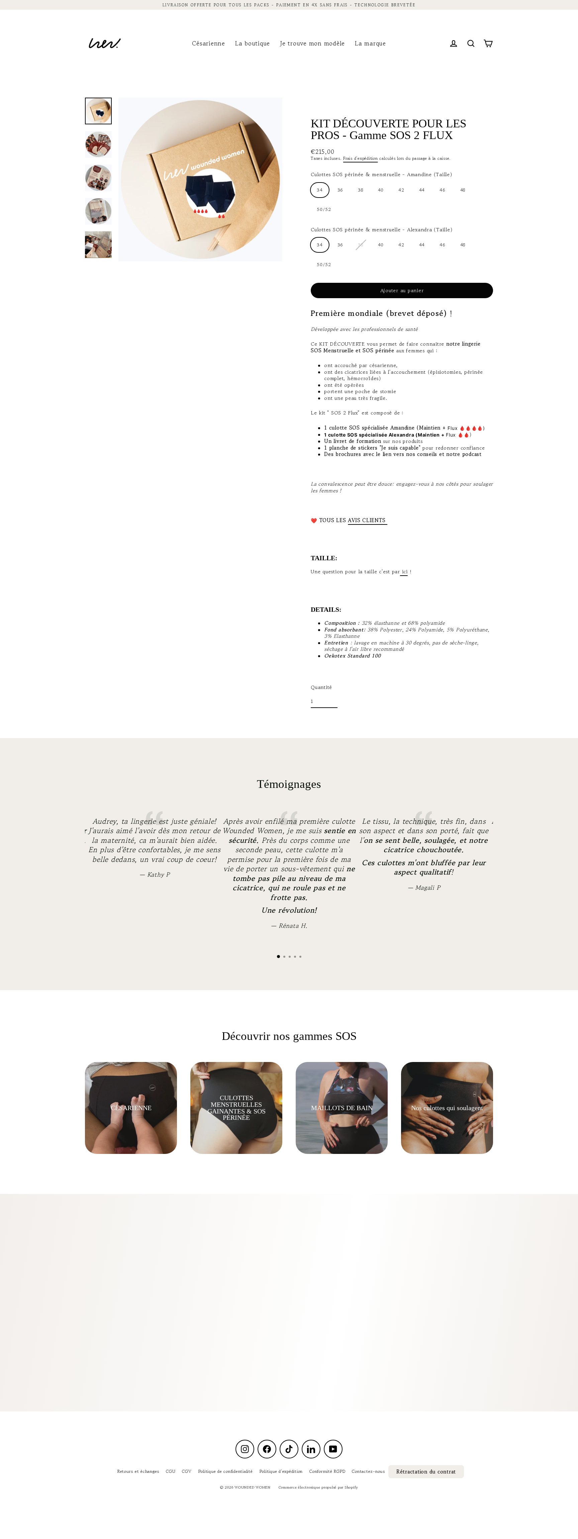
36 (341, 190)
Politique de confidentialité (225, 1471)
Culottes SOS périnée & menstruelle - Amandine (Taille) (381, 174)
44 (422, 190)
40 (381, 190)
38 (360, 190)
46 (443, 190)
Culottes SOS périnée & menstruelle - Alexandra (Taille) (381, 229)
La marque (370, 43)
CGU (170, 1471)
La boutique (252, 43)
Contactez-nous (368, 1471)
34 (320, 190)
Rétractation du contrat (426, 1471)
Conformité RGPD (327, 1471)
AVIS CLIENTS (367, 520)
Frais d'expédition (360, 158)
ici (404, 571)
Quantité (321, 687)
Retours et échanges (138, 1471)
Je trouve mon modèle (312, 43)
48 (463, 190)
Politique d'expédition (281, 1471)
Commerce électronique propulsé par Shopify (319, 1487)
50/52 (324, 209)
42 (401, 190)
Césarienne (208, 43)
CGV (186, 1471)
